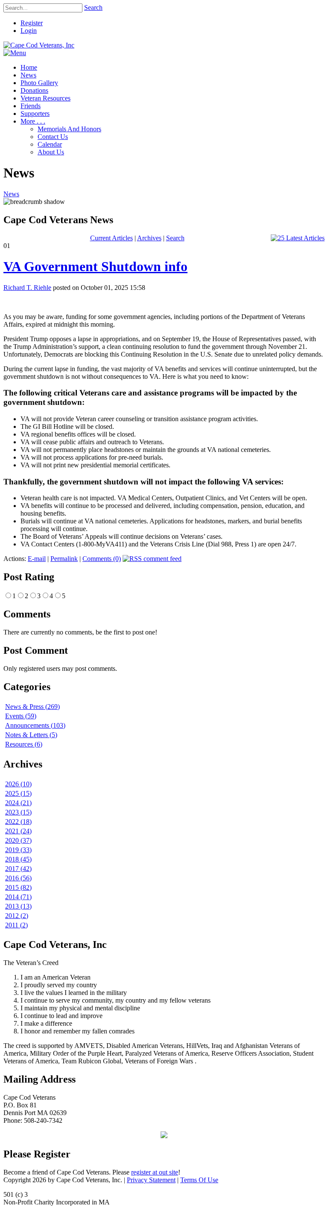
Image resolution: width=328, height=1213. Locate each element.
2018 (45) (18, 859)
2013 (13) (18, 906)
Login (28, 30)
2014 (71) (18, 896)
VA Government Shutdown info (95, 266)
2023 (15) (18, 812)
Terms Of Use (199, 1179)
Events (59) (20, 716)
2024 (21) (18, 802)
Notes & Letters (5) (31, 734)
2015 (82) (18, 887)
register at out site (154, 1172)
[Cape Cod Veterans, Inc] (38, 45)
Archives (149, 238)
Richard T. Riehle (27, 287)
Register (31, 23)
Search (93, 7)
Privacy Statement (151, 1179)
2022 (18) (18, 821)
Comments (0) (101, 558)
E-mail (37, 558)
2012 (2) (16, 915)
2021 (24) (18, 831)
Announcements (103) (35, 725)
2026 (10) (18, 784)
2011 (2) (16, 925)
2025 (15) (18, 793)
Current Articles (111, 238)
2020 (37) (18, 840)
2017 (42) (18, 868)
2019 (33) (18, 849)
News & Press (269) (32, 706)
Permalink (64, 558)
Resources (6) (23, 744)
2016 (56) (18, 878)
